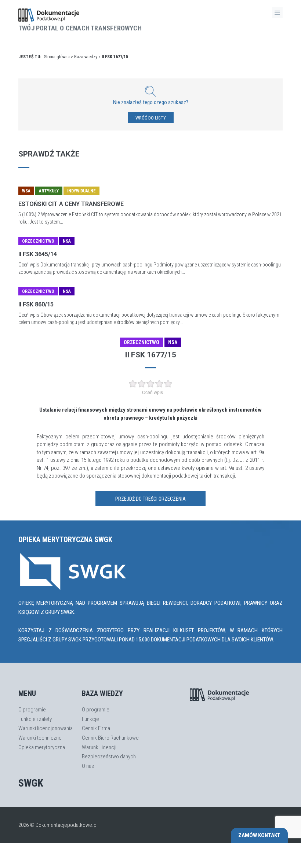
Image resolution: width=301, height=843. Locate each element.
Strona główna (57, 56)
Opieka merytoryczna (41, 747)
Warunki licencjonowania (45, 728)
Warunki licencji (99, 747)
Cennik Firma (96, 728)
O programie (32, 709)
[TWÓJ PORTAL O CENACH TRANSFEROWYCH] (80, 15)
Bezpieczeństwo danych (109, 756)
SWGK (30, 783)
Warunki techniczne (40, 738)
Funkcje (90, 719)
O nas (88, 766)
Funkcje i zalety (35, 719)
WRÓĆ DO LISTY (150, 118)
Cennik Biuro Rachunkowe (110, 738)
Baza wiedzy (85, 56)
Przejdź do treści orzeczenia (150, 499)
